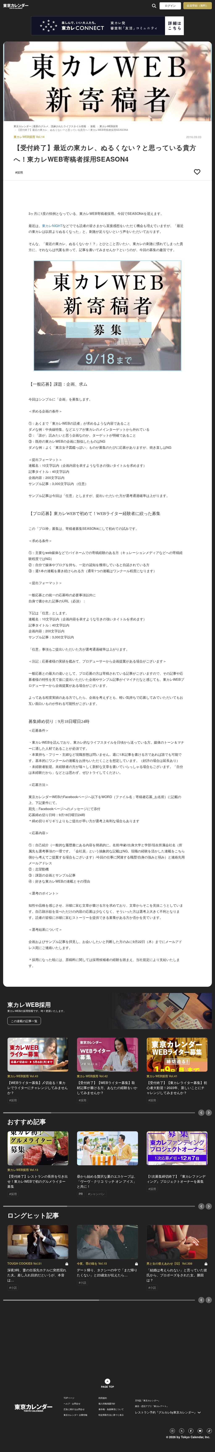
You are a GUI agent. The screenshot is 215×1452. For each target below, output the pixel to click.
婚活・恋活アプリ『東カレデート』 (152, 1406)
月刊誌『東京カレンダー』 (147, 1400)
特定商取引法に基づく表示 (111, 1415)
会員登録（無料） (197, 5)
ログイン (170, 5)
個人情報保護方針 (106, 1404)
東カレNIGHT (52, 225)
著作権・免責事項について (111, 1409)
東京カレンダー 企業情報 (75, 1415)
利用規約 (102, 1398)
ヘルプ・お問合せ (72, 1404)
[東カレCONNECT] (107, 25)
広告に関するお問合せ (74, 1409)
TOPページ (69, 1398)
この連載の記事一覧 (24, 1021)
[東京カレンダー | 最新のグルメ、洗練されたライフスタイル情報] (21, 6)
